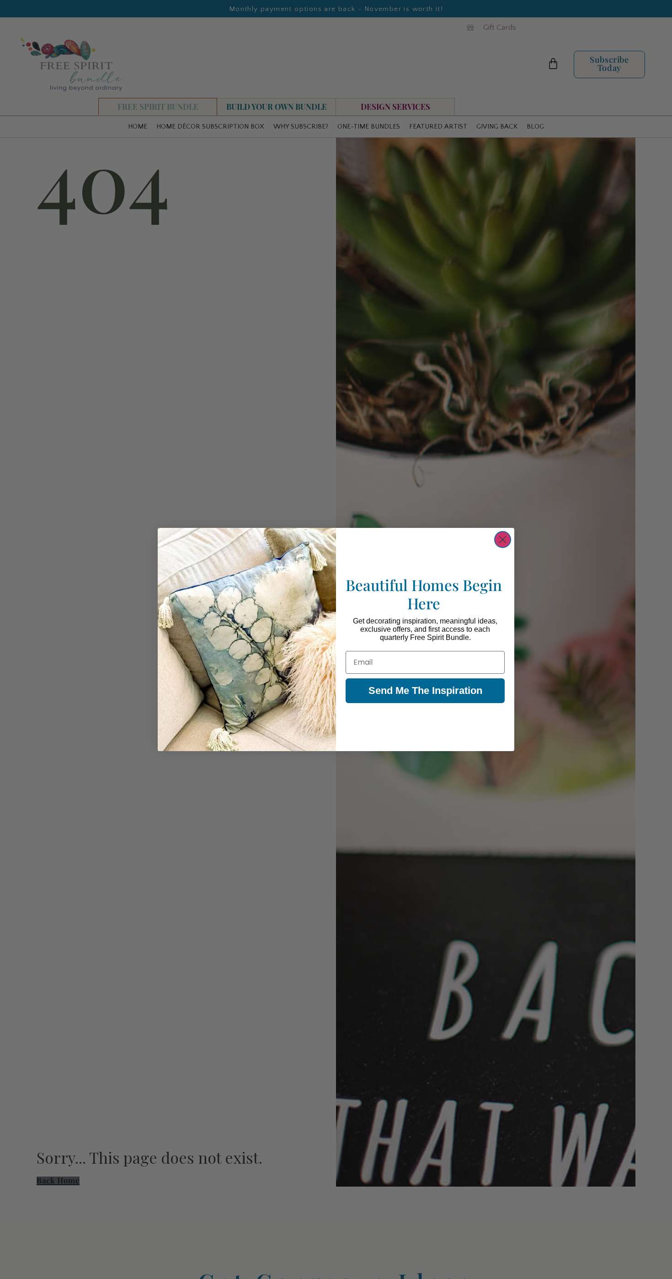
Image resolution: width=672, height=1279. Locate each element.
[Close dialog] (503, 540)
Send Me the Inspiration (425, 690)
